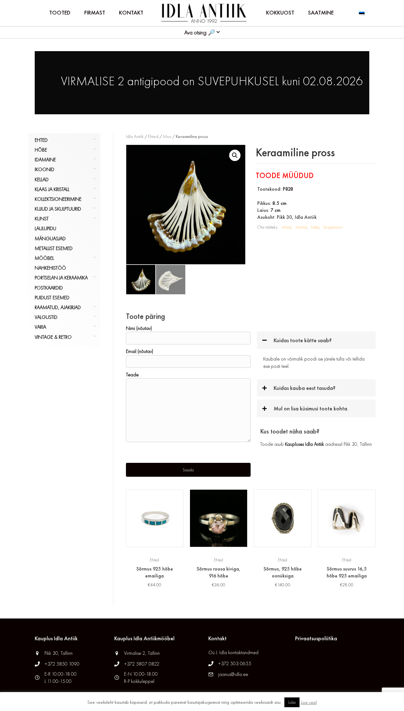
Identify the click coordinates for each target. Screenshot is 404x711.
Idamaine (45, 159)
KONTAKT (131, 12)
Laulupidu (45, 228)
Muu (167, 136)
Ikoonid (44, 169)
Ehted (41, 140)
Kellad (42, 179)
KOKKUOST (280, 12)
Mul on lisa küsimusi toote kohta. (311, 408)
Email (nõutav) (139, 351)
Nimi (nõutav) (139, 328)
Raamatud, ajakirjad (58, 307)
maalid (301, 227)
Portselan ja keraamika (61, 277)
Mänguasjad (50, 238)
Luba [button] (292, 702)
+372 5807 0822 (141, 663)
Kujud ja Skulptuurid (58, 209)
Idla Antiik (135, 136)
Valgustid (46, 317)
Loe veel (309, 702)
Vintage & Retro (53, 337)
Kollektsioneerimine (58, 199)
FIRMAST (94, 12)
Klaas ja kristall (52, 189)
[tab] (316, 340)
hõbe (315, 227)
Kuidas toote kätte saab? (303, 340)
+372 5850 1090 (63, 663)
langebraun (333, 227)
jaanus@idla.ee (233, 674)
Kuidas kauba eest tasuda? (305, 387)
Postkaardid (49, 287)
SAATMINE (321, 12)
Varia (40, 327)
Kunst (42, 218)
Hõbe (41, 149)
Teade (132, 374)
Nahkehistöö (50, 268)
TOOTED (59, 12)
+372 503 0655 (234, 663)
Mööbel (44, 258)
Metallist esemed (54, 248)
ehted (286, 227)
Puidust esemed (52, 297)
